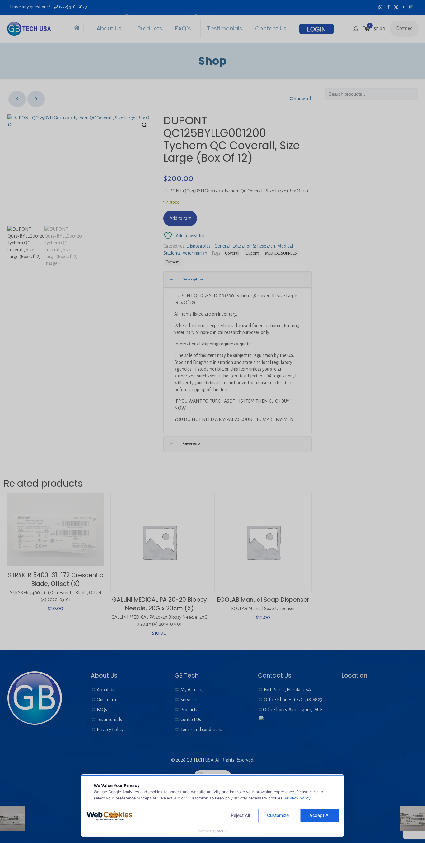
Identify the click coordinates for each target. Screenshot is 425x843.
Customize (278, 815)
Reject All (240, 815)
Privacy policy (298, 798)
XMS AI (222, 831)
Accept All (319, 815)
